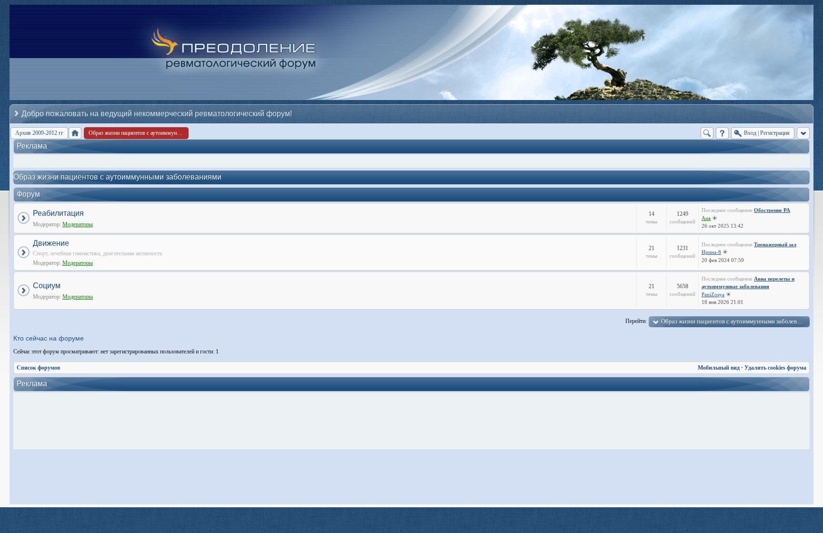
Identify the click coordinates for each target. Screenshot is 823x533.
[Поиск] (707, 133)
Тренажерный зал (775, 244)
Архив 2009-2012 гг (39, 133)
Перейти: (636, 321)
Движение (51, 243)
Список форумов (38, 367)
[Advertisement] (414, 421)
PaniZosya (713, 294)
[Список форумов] (75, 133)
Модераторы (77, 224)
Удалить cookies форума (775, 367)
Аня (706, 218)
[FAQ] (722, 133)
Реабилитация (58, 213)
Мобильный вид (719, 367)
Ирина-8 (711, 252)
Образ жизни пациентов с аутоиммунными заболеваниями (117, 177)
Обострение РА (772, 210)
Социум (46, 286)
